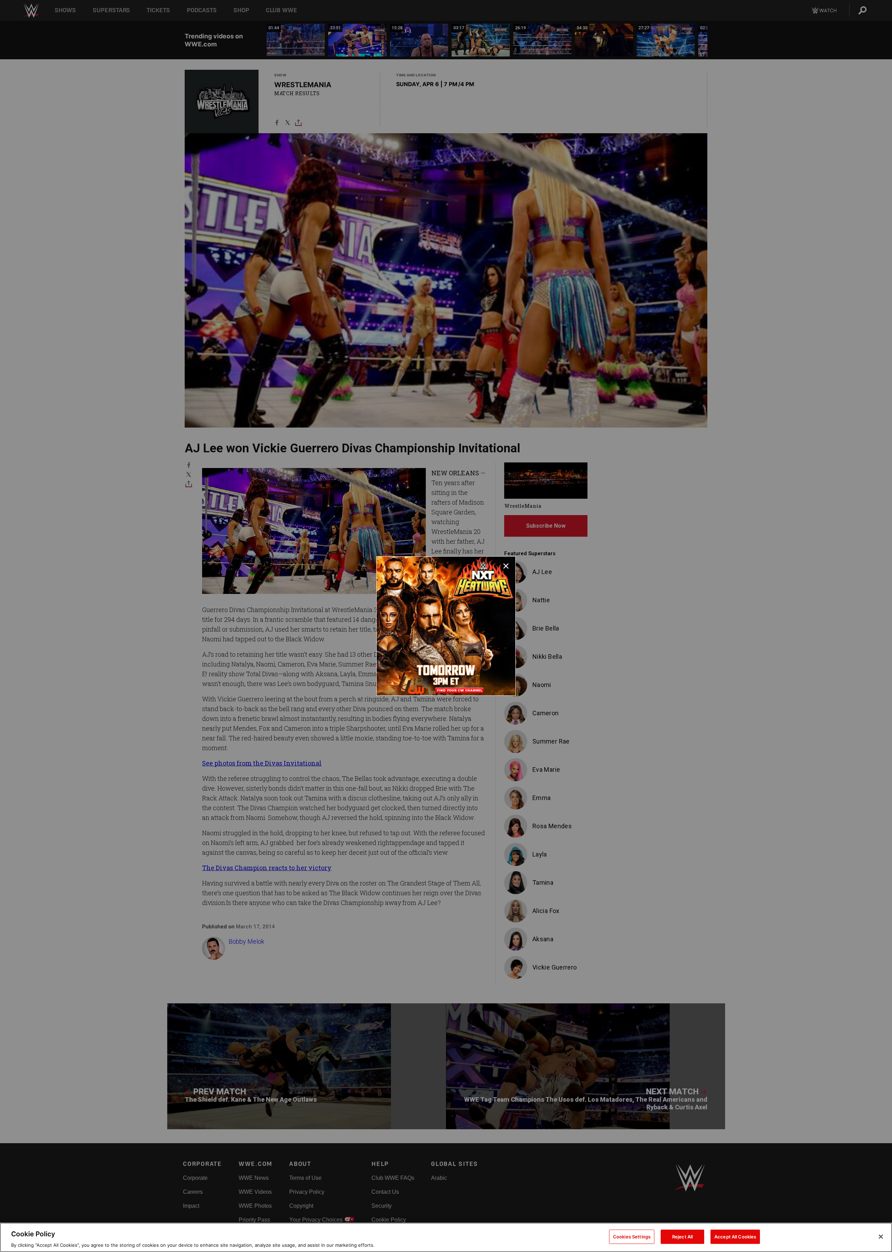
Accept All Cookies (735, 1236)
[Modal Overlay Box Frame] (446, 626)
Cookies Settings (632, 1236)
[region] (446, 1237)
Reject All (682, 1236)
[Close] (881, 1236)
